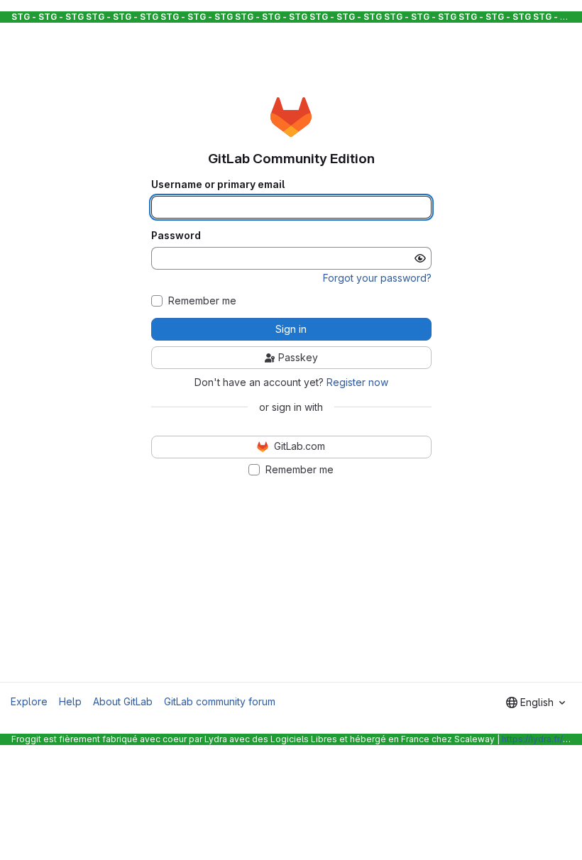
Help (70, 701)
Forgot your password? (377, 278)
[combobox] (535, 702)
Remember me (202, 301)
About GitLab (123, 701)
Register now (357, 382)
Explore (29, 701)
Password (176, 235)
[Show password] (420, 258)
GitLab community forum (219, 701)
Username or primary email (218, 184)
